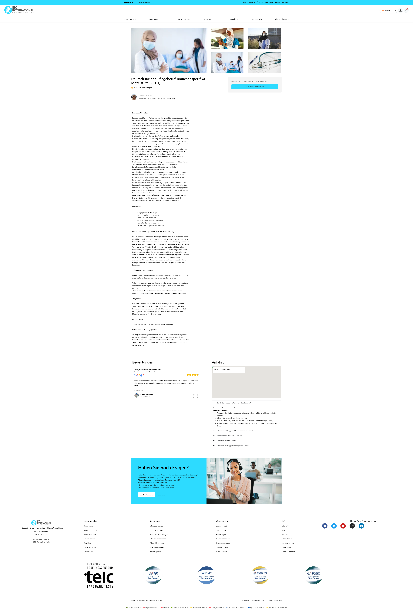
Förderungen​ (221, 534)
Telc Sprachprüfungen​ (158, 539)
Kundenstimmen (288, 543)
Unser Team (286, 547)
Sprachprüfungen (90, 530)
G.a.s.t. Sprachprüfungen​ (159, 534)
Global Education (222, 547)
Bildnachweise (287, 539)
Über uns (260, 2)
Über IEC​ (285, 526)
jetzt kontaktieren (169, 98)
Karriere (285, 534)
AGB (283, 530)
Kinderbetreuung (90, 547)
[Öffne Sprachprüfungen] (164, 19)
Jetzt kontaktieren (249, 2)
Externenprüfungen (157, 547)
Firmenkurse (88, 551)
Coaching (87, 543)
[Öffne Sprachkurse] (135, 19)
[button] (388, 10)
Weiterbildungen (90, 534)
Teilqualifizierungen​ (157, 543)
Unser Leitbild (221, 530)
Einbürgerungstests (157, 530)
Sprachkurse (88, 526)
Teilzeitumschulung (223, 543)
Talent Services (221, 551)
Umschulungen (89, 539)
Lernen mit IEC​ (221, 526)
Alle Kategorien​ (155, 551)
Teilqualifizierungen (223, 539)
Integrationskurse (156, 526)
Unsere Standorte (288, 551)
